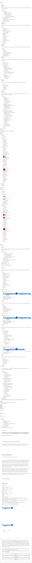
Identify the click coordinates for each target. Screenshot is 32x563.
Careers (4, 57)
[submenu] (4, 267)
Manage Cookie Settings (18, 541)
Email (10, 490)
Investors (5, 515)
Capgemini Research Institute (6, 263)
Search (1, 401)
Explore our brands (4, 289)
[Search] (0, 3)
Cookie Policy (7, 551)
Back (5, 12)
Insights (4, 510)
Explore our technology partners (6, 291)
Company (10, 492)
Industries (4, 23)
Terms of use (5, 516)
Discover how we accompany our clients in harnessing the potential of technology (13, 399)
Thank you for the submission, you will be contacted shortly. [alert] (10, 503)
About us (5, 514)
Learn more (3, 10)
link (2, 23)
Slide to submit (13, 502)
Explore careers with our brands (6, 345)
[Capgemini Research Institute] (17, 262)
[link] (7, 2)
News (4, 80)
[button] (3, 185)
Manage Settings (16, 556)
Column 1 (5, 534)
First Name (11, 486)
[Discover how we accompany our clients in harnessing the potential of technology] (17, 398)
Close (1, 405)
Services (4, 45)
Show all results (2, 416)
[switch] (8, 130)
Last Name (11, 488)
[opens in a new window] (15, 439)
